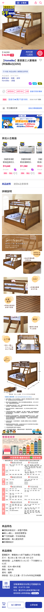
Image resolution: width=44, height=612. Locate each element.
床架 (18, 78)
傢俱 (12, 78)
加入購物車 (16, 605)
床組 (13, 81)
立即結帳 (34, 605)
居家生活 (5, 78)
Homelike (9, 60)
